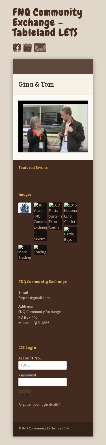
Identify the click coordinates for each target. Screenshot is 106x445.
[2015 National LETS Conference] (70, 214)
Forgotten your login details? (39, 404)
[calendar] (27, 50)
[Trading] (40, 250)
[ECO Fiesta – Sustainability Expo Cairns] (55, 216)
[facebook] (17, 50)
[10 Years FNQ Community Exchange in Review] (40, 222)
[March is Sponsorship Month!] (24, 208)
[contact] (40, 50)
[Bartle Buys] (70, 234)
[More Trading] (24, 252)
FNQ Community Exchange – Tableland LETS (48, 22)
